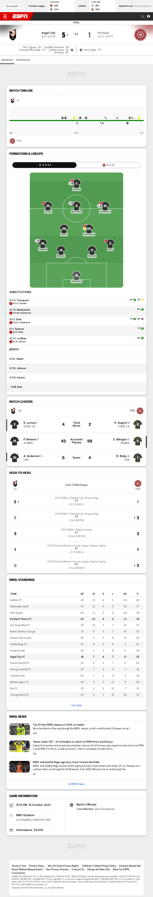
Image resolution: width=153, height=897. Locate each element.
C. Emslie (21, 303)
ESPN (20, 16)
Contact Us (78, 869)
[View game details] (76, 501)
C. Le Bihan (20, 338)
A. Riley (19, 332)
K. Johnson (20, 368)
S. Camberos (23, 323)
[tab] (44, 165)
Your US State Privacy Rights (63, 866)
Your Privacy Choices (57, 869)
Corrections (18, 873)
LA (18, 100)
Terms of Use (19, 866)
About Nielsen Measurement (27, 869)
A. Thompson (21, 300)
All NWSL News (76, 784)
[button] (142, 16)
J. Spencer (18, 329)
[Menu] (5, 16)
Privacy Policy (36, 866)
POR (19, 141)
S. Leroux (21, 342)
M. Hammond (24, 313)
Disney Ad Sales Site (98, 869)
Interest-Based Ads (130, 866)
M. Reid (18, 387)
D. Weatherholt (22, 310)
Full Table (76, 705)
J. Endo (18, 319)
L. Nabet (19, 359)
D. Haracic (19, 377)
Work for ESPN (121, 869)
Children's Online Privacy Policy (99, 866)
